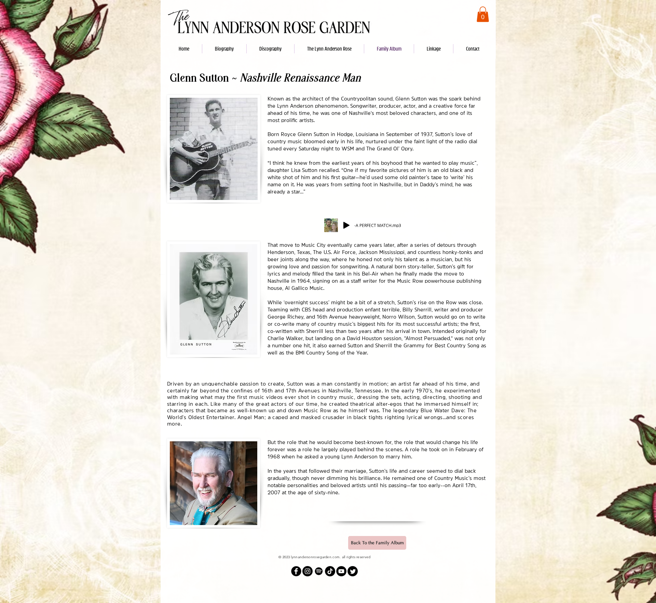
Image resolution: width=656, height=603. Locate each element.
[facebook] (296, 571)
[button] (482, 14)
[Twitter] (352, 571)
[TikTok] (330, 571)
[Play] (346, 225)
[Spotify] (319, 571)
